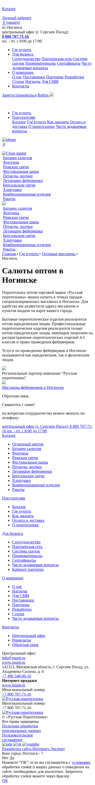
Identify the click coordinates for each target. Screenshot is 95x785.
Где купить (21, 49)
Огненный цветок (28, 444)
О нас (17, 77)
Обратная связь (25, 645)
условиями (81, 762)
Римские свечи (16, 167)
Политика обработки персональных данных (21, 728)
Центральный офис (29, 635)
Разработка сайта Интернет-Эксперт (33, 749)
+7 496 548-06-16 (16, 676)
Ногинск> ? (33, 753)
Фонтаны (11, 162)
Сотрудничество (26, 59)
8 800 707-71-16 (15, 36)
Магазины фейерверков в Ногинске (33, 387)
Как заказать (58, 122)
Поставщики (34, 77)
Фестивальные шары (21, 171)
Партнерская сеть (57, 59)
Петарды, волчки (18, 176)
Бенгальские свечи (19, 185)
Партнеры (55, 77)
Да (12, 758)
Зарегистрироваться (19, 95)
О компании (23, 72)
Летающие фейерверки (23, 180)
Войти (43, 95)
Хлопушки (12, 189)
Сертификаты (69, 63)
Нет (5, 758)
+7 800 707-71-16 (16, 694)
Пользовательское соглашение (17, 737)
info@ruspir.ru (13, 658)
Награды (33, 81)
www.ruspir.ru (13, 662)
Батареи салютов (17, 158)
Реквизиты (21, 640)
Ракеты (9, 199)
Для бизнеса (23, 54)
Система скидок (26, 551)
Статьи (18, 81)
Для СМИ (50, 81)
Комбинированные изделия (27, 194)
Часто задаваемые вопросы (35, 565)
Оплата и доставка (28, 520)
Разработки (74, 77)
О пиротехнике (41, 126)
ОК (5, 780)
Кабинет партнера (28, 569)
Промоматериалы (40, 63)
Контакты (20, 86)
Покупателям (23, 117)
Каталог (19, 122)
